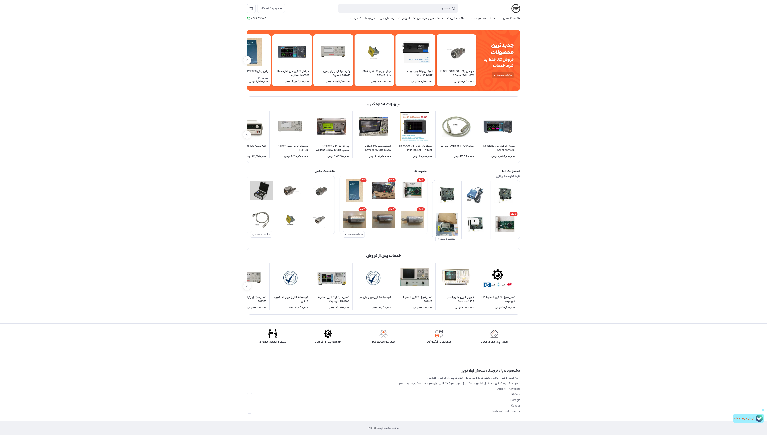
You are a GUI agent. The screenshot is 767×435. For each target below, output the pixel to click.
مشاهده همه (504, 75)
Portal (372, 428)
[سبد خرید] (251, 8)
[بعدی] (247, 60)
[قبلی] (476, 60)
